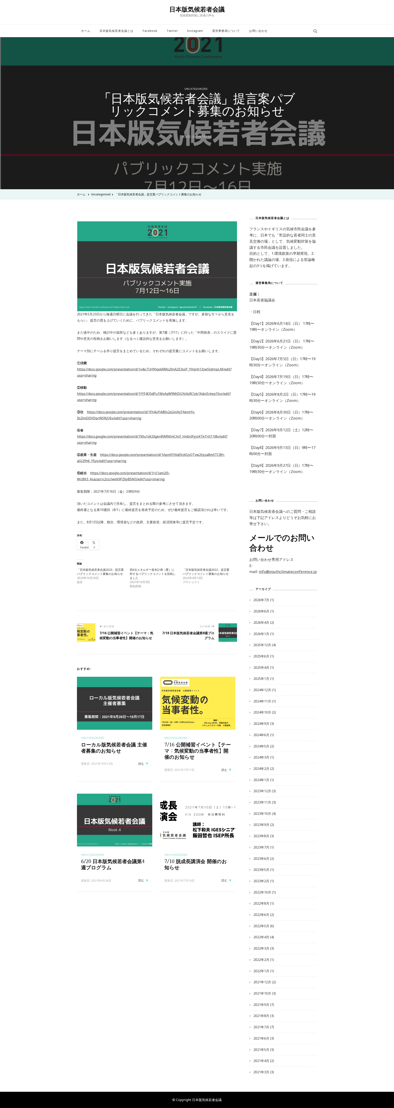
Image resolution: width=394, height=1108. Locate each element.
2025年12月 (262, 645)
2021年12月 (262, 982)
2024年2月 (261, 768)
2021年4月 (261, 1060)
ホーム (85, 31)
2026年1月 (261, 634)
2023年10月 (262, 813)
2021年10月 (262, 993)
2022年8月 (261, 903)
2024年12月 (262, 690)
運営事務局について (226, 31)
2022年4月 (261, 937)
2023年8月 (261, 836)
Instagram (195, 31)
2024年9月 (261, 723)
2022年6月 (261, 914)
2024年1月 (261, 780)
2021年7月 (261, 1027)
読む (141, 764)
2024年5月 (261, 746)
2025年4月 (261, 667)
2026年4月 (261, 622)
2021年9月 (261, 1004)
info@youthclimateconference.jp (288, 571)
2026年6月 (261, 611)
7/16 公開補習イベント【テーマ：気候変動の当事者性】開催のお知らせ (197, 751)
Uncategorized (196, 89)
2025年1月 (261, 678)
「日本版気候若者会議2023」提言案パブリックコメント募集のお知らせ (100, 572)
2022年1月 (261, 971)
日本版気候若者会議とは (116, 31)
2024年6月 (261, 735)
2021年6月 (261, 1038)
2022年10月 (262, 892)
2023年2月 (261, 881)
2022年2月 (261, 959)
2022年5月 (261, 926)
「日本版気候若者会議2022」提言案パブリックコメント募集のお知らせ (206, 572)
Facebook (150, 31)
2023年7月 (261, 847)
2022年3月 (261, 948)
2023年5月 (261, 869)
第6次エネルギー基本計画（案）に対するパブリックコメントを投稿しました (153, 574)
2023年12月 (262, 791)
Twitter (172, 31)
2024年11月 (262, 701)
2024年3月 (261, 757)
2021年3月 (261, 1072)
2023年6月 (261, 858)
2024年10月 (262, 712)
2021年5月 (261, 1049)
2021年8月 (261, 1015)
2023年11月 (262, 802)
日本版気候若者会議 (197, 9)
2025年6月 (261, 656)
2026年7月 (261, 600)
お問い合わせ (258, 31)
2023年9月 (261, 824)
